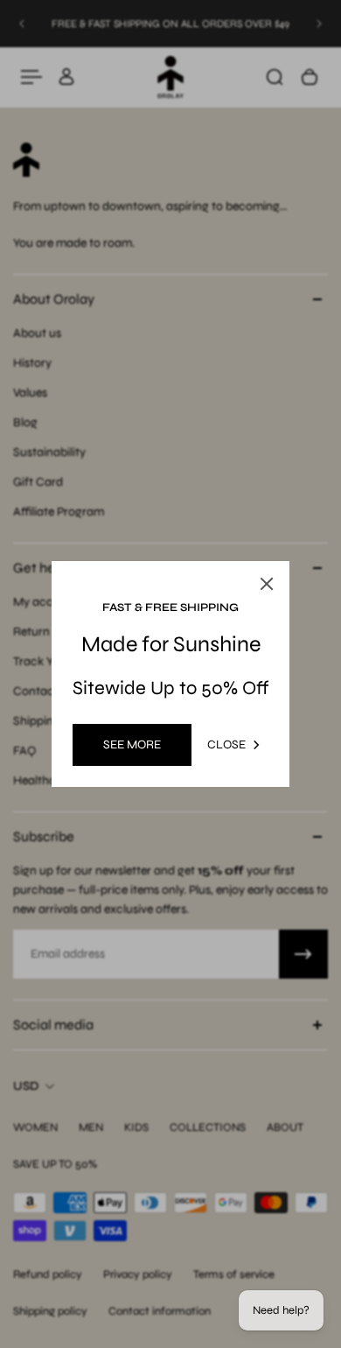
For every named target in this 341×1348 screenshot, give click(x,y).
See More (132, 744)
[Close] (266, 584)
